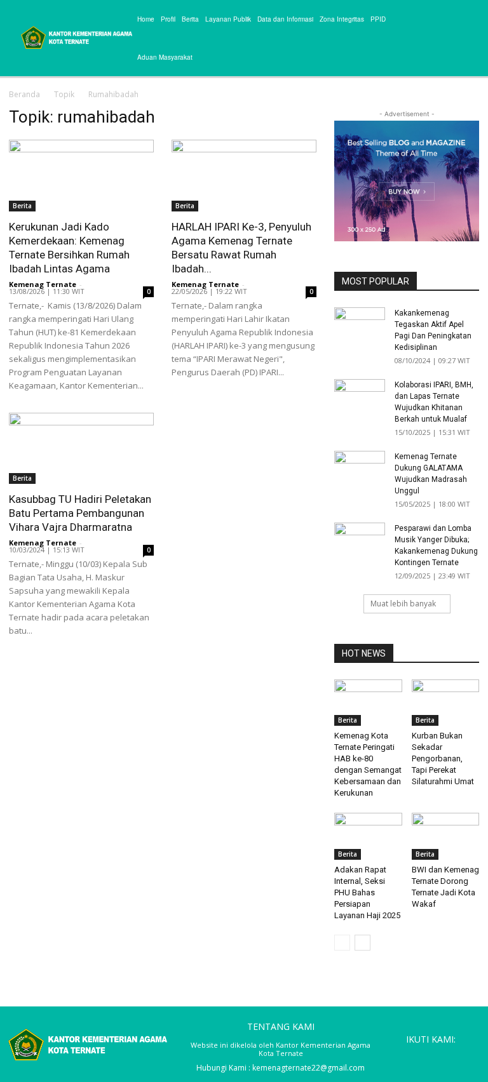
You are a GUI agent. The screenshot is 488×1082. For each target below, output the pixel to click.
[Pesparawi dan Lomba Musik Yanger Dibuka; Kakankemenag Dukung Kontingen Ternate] (359, 540)
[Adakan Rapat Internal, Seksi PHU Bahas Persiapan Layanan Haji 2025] (368, 836)
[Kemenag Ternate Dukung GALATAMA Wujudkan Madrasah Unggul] (359, 468)
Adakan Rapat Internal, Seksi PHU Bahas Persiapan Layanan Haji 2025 (367, 892)
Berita (22, 205)
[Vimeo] (449, 1056)
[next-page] (362, 943)
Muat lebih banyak (403, 603)
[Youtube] (468, 1056)
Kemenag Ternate (42, 284)
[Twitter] (430, 1056)
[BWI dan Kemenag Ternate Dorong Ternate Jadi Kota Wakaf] (446, 836)
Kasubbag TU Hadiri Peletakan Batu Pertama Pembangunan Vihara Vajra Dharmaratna (80, 513)
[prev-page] (342, 943)
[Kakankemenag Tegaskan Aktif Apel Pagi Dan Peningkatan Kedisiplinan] (359, 325)
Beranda (24, 94)
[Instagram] (411, 1056)
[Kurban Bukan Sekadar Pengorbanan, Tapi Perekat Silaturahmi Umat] (446, 702)
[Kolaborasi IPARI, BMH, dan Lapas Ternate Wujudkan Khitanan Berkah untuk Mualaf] (359, 397)
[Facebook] (392, 1056)
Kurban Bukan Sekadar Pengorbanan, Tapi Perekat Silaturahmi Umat (443, 758)
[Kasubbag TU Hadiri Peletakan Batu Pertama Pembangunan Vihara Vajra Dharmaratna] (81, 448)
